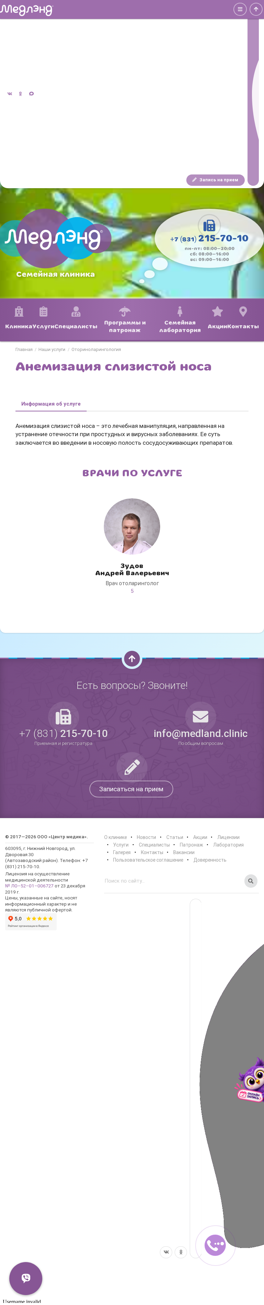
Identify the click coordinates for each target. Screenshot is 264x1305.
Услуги (121, 845)
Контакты (152, 852)
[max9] (253, 94)
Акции (200, 837)
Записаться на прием (131, 789)
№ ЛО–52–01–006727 (29, 886)
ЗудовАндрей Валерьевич (132, 569)
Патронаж (191, 845)
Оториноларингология (96, 349)
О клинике (115, 837)
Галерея (122, 852)
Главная (24, 349)
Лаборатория (228, 845)
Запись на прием (218, 180)
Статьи (174, 837)
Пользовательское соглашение (148, 860)
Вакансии (184, 852)
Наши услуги (51, 349)
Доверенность (210, 860)
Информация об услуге (51, 403)
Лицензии (228, 837)
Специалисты (154, 845)
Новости (146, 837)
